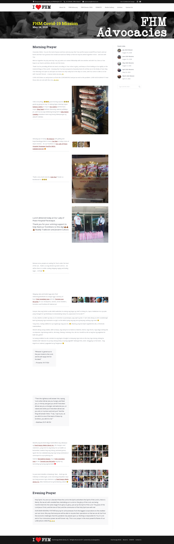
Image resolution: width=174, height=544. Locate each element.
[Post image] (119, 50)
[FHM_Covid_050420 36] (81, 479)
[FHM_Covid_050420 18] (75, 454)
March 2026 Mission (128, 76)
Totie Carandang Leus (42, 299)
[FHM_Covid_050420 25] (81, 460)
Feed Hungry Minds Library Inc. (44, 445)
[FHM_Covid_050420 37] (87, 479)
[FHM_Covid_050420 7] (75, 300)
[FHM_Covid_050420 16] (99, 448)
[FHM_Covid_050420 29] (75, 448)
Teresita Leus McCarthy (47, 461)
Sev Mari (55, 141)
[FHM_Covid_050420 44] (93, 485)
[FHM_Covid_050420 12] (105, 300)
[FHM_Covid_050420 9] (87, 300)
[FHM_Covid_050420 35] (75, 479)
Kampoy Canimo (38, 107)
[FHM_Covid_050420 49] (87, 472)
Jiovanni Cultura (61, 229)
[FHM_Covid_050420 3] (87, 144)
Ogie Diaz (53, 177)
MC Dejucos (50, 139)
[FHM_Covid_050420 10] (93, 300)
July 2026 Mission (127, 50)
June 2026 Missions (128, 56)
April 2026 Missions (128, 69)
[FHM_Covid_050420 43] (87, 485)
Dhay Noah (40, 109)
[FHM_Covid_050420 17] (105, 448)
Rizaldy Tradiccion (43, 229)
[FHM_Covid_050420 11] (99, 300)
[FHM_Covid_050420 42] (81, 485)
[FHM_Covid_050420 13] (81, 448)
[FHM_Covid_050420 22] (99, 454)
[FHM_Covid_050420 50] (93, 472)
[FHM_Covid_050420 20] (87, 454)
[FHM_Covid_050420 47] (75, 472)
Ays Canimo (53, 107)
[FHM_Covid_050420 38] (93, 479)
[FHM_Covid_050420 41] (75, 485)
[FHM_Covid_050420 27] (93, 460)
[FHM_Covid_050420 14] (87, 448)
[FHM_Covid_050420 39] (99, 479)
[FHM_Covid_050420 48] (81, 472)
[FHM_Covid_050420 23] (105, 454)
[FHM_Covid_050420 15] (93, 448)
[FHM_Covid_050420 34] (105, 472)
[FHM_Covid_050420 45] (99, 485)
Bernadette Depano (44, 459)
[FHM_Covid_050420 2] (81, 144)
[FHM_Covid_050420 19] (81, 454)
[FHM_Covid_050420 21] (93, 454)
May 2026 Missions (128, 63)
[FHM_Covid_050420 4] (75, 144)
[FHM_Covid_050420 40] (105, 479)
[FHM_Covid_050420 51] (99, 472)
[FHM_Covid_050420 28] (99, 460)
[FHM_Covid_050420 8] (81, 300)
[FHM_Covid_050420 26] (87, 460)
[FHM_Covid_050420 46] (105, 485)
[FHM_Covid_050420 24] (75, 460)
